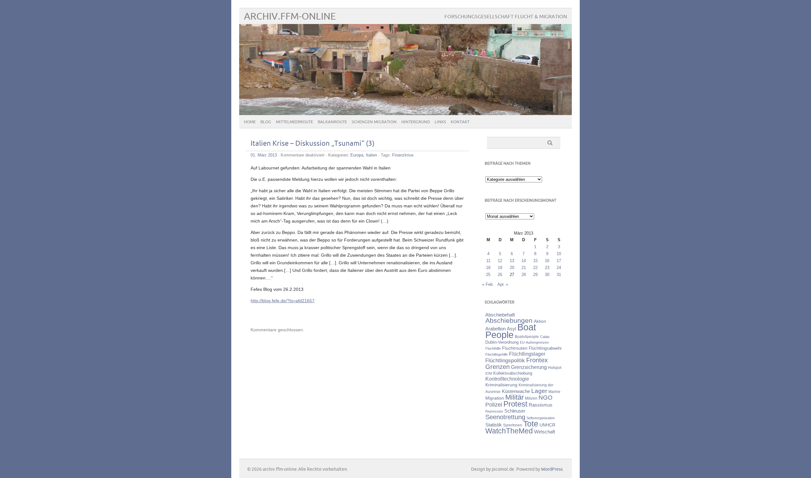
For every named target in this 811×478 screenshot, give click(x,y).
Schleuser (514, 411)
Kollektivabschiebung (512, 373)
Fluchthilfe (493, 348)
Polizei (493, 404)
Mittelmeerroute (294, 122)
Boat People (510, 331)
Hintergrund (415, 122)
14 (523, 260)
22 (535, 267)
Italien (371, 155)
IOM (488, 373)
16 (547, 260)
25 (488, 274)
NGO (545, 397)
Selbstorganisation (541, 418)
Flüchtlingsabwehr (545, 348)
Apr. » (502, 284)
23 (547, 267)
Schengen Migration (374, 122)
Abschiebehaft (500, 314)
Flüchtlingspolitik (505, 360)
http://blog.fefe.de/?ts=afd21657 (283, 300)
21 (523, 267)
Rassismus (540, 405)
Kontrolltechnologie (507, 379)
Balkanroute (332, 122)
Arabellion (495, 328)
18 (488, 267)
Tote (530, 423)
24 (559, 267)
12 (500, 260)
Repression (494, 411)
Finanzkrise (402, 155)
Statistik (493, 424)
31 (559, 274)
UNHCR (547, 424)
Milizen (531, 398)
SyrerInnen (512, 425)
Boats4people (527, 336)
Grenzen (497, 366)
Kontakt (460, 122)
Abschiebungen (509, 320)
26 (500, 274)
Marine (554, 391)
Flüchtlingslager (527, 354)
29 (535, 274)
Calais (545, 337)
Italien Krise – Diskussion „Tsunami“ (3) (312, 143)
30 (547, 274)
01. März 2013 (264, 155)
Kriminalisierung (501, 384)
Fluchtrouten (514, 348)
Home (250, 122)
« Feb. (488, 284)
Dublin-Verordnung (502, 342)
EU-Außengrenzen (534, 342)
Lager (539, 390)
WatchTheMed (509, 431)
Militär (514, 397)
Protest (515, 404)
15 (535, 260)
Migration (494, 398)
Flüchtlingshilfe (496, 354)
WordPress (552, 469)
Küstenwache (516, 391)
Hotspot (554, 367)
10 (559, 253)
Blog (265, 122)
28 (523, 274)
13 (512, 260)
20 (512, 267)
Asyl (511, 328)
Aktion (540, 321)
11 (488, 260)
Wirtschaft (544, 431)
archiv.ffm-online (290, 16)
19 (500, 267)
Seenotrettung (505, 416)
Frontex (537, 360)
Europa (356, 155)
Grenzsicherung (529, 367)
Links (440, 122)
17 (559, 260)
